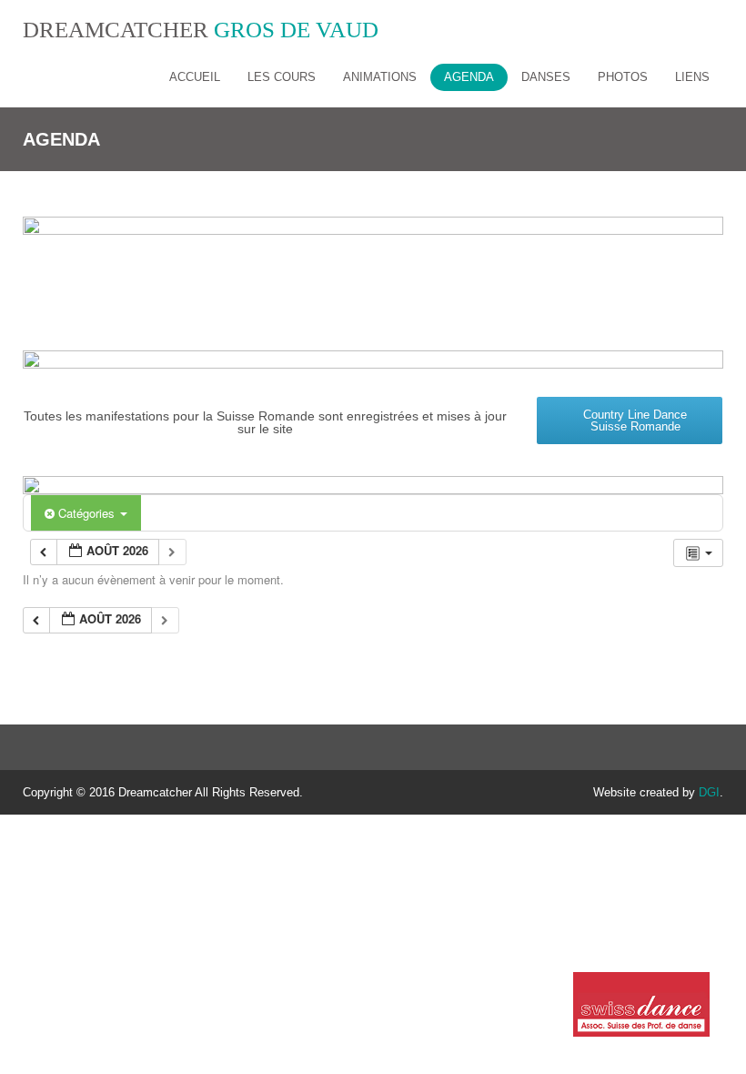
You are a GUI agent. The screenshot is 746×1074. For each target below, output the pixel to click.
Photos (623, 77)
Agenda (469, 77)
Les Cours (281, 77)
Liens (692, 77)
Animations (380, 77)
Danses (545, 77)
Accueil (194, 77)
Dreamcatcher (200, 29)
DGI (709, 792)
